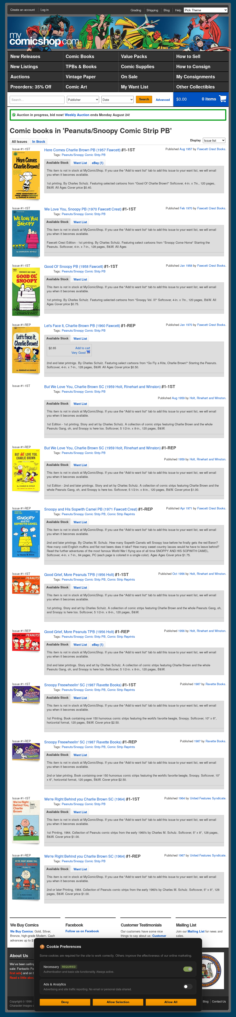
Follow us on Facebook (82, 931)
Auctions (20, 76)
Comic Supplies (137, 66)
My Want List (134, 86)
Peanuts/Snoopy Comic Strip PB (84, 154)
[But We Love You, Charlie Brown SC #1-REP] (25, 470)
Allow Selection (118, 1002)
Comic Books (80, 56)
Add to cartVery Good (80, 350)
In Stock (38, 141)
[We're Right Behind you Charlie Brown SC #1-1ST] (25, 821)
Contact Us (219, 1001)
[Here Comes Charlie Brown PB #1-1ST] (25, 175)
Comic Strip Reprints (121, 514)
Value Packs (134, 56)
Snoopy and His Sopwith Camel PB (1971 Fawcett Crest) (90, 509)
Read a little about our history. (31, 977)
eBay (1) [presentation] (97, 163)
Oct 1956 (178, 573)
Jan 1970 (186, 324)
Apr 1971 (186, 508)
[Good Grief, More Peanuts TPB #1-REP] (25, 642)
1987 (197, 684)
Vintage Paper (81, 76)
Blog (167, 10)
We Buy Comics (21, 931)
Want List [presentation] (80, 163)
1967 (181, 855)
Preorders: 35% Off (30, 86)
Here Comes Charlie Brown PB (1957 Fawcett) (82, 149)
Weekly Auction (77, 114)
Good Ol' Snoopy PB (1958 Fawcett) (73, 266)
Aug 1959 (178, 398)
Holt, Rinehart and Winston (207, 398)
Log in (45, 9)
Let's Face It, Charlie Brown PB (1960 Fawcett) (82, 325)
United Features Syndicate (207, 798)
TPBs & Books (81, 66)
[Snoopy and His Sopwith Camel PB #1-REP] (25, 533)
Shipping (152, 10)
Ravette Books (215, 684)
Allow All (170, 1002)
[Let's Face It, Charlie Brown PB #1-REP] (25, 350)
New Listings (24, 66)
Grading (136, 10)
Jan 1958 (186, 265)
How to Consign (193, 66)
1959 (181, 459)
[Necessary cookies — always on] (187, 969)
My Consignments (195, 76)
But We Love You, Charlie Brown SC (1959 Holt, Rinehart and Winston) (102, 386)
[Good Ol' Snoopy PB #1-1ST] (25, 292)
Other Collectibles (195, 86)
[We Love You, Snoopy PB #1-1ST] (25, 233)
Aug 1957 (186, 149)
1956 (181, 630)
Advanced (163, 99)
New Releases (25, 56)
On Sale (129, 76)
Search (144, 99)
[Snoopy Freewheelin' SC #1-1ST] (25, 694)
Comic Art (76, 86)
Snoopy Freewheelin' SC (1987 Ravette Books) (82, 684)
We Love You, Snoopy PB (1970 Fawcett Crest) (82, 209)
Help (178, 10)
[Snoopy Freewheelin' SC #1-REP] (25, 751)
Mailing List (196, 931)
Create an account (22, 9)
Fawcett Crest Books (211, 149)
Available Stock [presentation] (57, 162)
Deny (65, 1002)
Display (195, 140)
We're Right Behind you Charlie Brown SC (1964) (84, 799)
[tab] (57, 162)
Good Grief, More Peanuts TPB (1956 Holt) (79, 574)
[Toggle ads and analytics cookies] (187, 986)
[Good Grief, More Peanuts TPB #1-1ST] (25, 585)
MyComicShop (44, 40)
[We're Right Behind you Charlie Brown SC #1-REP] (25, 878)
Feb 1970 (186, 208)
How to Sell (188, 56)
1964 (181, 798)
